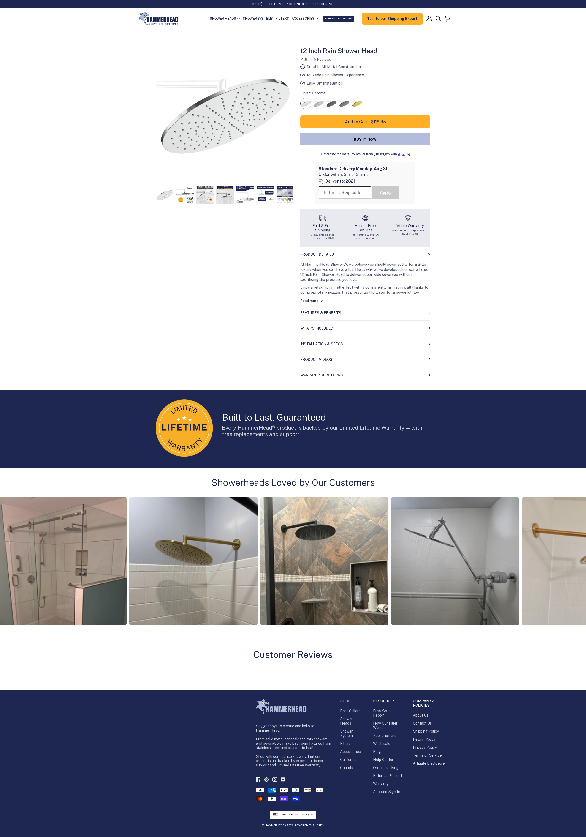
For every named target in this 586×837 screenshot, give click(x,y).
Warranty (380, 784)
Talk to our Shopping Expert (392, 18)
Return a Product (387, 776)
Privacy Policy (425, 747)
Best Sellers (350, 711)
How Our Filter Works (385, 725)
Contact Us (422, 723)
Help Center (383, 760)
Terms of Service (427, 755)
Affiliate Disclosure (429, 763)
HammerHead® (275, 825)
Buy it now (365, 139)
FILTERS (282, 18)
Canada (346, 768)
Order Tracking (386, 768)
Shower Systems (347, 733)
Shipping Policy (426, 731)
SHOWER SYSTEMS (258, 18)
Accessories (350, 751)
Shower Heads (346, 721)
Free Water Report (382, 713)
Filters (345, 743)
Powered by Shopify (309, 825)
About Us (420, 715)
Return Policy (424, 739)
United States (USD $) (294, 814)
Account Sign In (386, 792)
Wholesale (381, 743)
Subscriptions (384, 735)
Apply (385, 192)
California (348, 760)
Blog (377, 751)
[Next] (286, 112)
